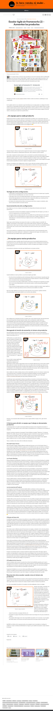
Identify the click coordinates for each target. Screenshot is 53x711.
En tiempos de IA (22, 702)
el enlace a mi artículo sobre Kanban (13, 376)
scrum (32, 27)
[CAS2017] (42, 653)
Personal (37, 704)
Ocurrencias (32, 704)
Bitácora (14, 700)
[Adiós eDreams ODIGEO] (28, 653)
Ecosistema (35, 700)
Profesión (5, 705)
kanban (29, 27)
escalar (25, 27)
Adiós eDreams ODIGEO (25, 658)
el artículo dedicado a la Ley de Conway (32, 544)
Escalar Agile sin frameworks (31, 702)
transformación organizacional (39, 27)
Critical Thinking (25, 700)
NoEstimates (21, 704)
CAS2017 (37, 658)
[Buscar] (14, 14)
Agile (4, 700)
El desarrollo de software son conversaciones (10, 702)
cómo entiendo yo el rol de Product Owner (27, 449)
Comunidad (19, 700)
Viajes (9, 707)
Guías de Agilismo (44, 702)
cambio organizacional (19, 27)
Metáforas (16, 704)
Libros (4, 704)
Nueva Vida (27, 704)
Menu (27, 10)
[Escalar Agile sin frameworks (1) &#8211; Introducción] (13, 653)
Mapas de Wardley (10, 704)
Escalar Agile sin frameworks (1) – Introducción (12, 659)
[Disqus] (26, 682)
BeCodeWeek (9, 700)
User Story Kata (5, 707)
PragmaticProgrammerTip (44, 704)
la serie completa (20, 98)
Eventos (38, 702)
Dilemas (30, 700)
